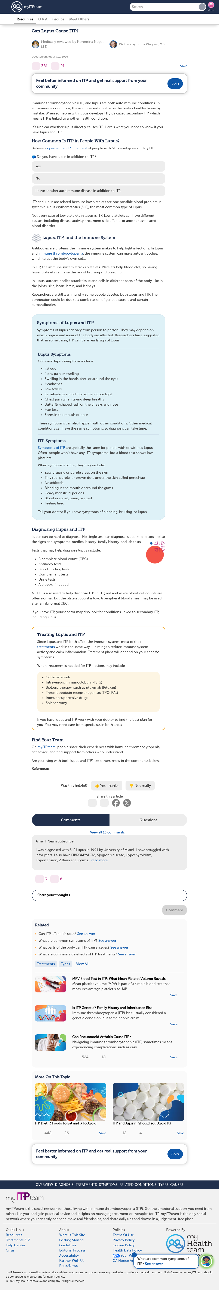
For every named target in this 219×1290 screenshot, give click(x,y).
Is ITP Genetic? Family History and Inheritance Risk (112, 1008)
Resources (25, 19)
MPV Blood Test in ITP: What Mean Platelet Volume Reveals (119, 979)
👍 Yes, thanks (106, 786)
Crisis (10, 1250)
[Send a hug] (54, 879)
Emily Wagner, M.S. (151, 44)
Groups (58, 19)
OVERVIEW (44, 1185)
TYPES (163, 1185)
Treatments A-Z (18, 1240)
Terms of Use (123, 1235)
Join (211, 10)
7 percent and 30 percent (67, 148)
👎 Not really (140, 786)
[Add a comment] (55, 66)
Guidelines (67, 1245)
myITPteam (33, 7)
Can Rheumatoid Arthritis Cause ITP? (101, 1037)
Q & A (42, 19)
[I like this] (36, 66)
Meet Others (79, 19)
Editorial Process (72, 1250)
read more (99, 860)
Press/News (68, 1266)
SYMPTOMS (108, 1185)
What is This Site (72, 1235)
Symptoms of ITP (51, 448)
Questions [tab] (148, 820)
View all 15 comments (108, 832)
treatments (46, 647)
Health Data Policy (127, 1250)
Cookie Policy (124, 1245)
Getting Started (71, 1240)
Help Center (15, 1245)
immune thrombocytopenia (60, 253)
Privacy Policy (124, 1240)
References (40, 768)
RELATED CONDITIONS (138, 1185)
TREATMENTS (86, 1185)
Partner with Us (71, 1261)
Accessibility (69, 1255)
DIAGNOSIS (64, 1185)
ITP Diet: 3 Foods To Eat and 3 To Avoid (65, 1123)
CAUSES (176, 1185)
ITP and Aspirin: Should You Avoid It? (142, 1123)
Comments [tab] (70, 820)
